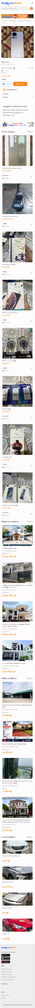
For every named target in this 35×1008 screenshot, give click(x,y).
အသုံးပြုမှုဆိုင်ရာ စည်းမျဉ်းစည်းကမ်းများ (9, 977)
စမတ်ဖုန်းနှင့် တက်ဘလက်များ (24, 21)
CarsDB (3, 998)
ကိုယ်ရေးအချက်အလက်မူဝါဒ (7, 979)
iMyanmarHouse (5, 995)
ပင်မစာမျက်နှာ (4, 21)
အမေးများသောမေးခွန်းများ (6, 974)
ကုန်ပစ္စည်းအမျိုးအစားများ (6, 972)
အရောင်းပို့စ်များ (13, 21)
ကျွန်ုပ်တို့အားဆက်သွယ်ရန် (6, 969)
